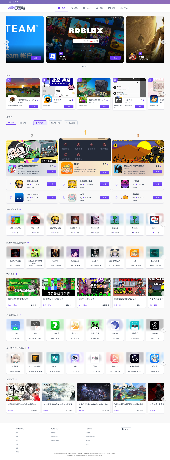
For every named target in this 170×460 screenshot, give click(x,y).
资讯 (17, 448)
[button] (6, 42)
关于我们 (53, 433)
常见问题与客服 (55, 440)
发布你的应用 (54, 436)
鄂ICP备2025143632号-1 (96, 455)
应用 (17, 436)
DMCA (87, 444)
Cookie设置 (89, 440)
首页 (17, 433)
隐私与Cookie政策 (90, 436)
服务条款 (88, 433)
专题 (17, 444)
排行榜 (17, 452)
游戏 (17, 440)
